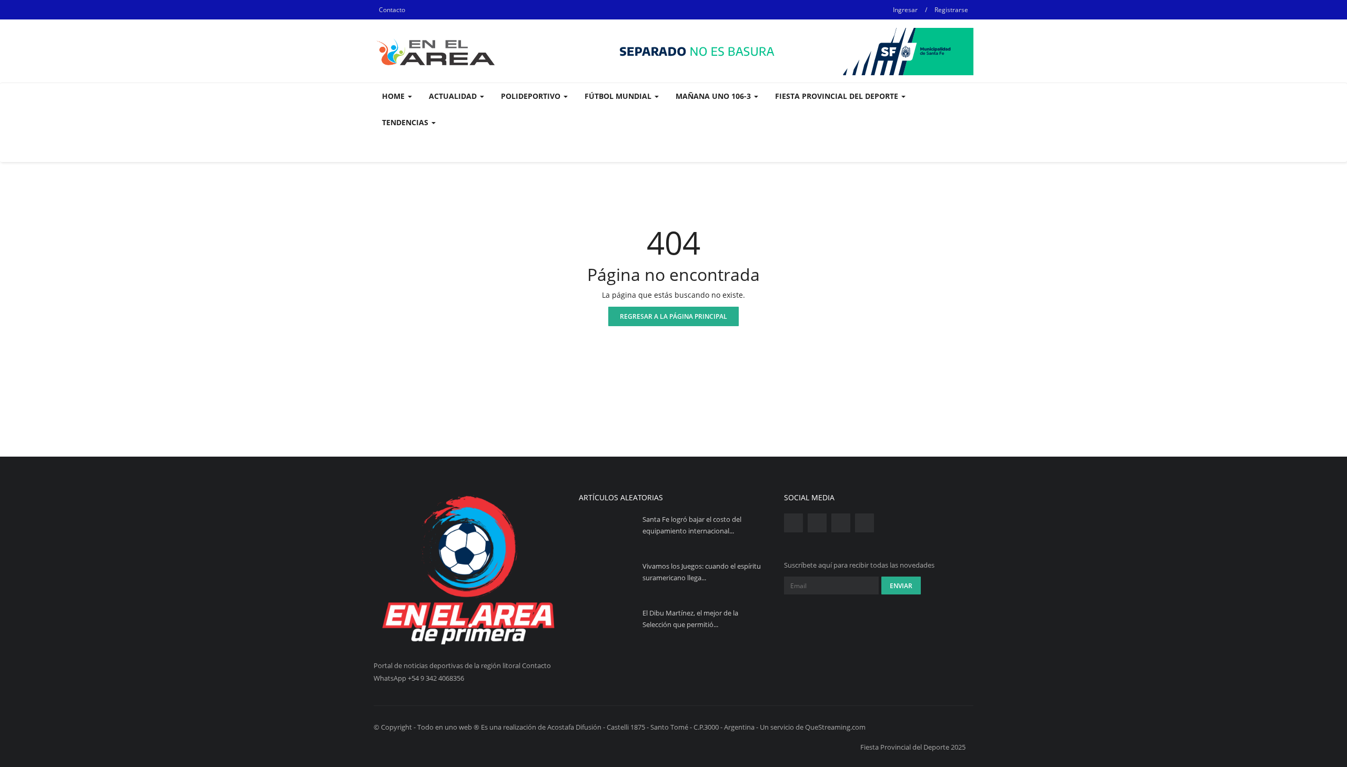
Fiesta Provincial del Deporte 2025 (913, 747)
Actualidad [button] (454, 96)
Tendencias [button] (406, 122)
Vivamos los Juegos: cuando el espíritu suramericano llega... (701, 571)
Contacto (392, 9)
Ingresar (905, 9)
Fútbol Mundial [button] (619, 96)
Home (394, 96)
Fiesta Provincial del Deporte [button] (837, 96)
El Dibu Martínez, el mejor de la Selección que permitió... (690, 618)
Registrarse (951, 9)
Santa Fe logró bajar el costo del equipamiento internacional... (691, 525)
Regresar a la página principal (673, 316)
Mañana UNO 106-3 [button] (714, 96)
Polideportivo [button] (531, 96)
